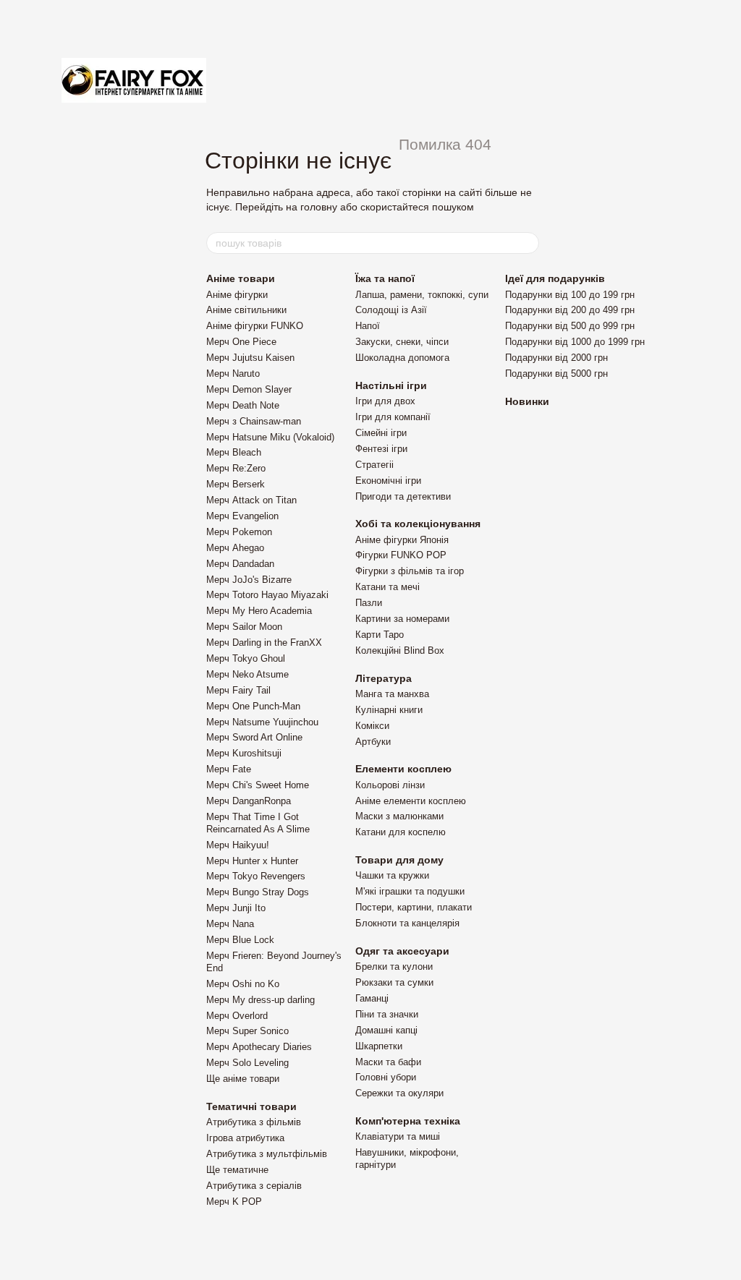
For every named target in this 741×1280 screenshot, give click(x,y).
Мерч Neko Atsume (247, 674)
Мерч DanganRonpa (248, 800)
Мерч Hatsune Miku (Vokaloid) (270, 437)
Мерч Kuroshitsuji (243, 753)
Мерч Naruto (233, 373)
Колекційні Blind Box (399, 650)
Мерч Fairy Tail (238, 690)
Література (383, 678)
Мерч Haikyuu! (237, 845)
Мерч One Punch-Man (253, 706)
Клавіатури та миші (397, 1136)
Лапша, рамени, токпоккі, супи (421, 294)
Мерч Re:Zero (236, 468)
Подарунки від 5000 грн (556, 373)
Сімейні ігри (381, 432)
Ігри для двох (385, 401)
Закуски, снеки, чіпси (402, 341)
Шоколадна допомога (402, 357)
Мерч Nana (230, 923)
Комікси (372, 725)
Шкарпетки (378, 1046)
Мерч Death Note (242, 405)
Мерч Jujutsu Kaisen (250, 357)
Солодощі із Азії (391, 309)
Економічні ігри (388, 480)
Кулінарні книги (389, 709)
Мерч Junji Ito (236, 908)
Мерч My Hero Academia (259, 610)
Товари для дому (399, 860)
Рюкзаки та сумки (394, 982)
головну (318, 207)
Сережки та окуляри (399, 1093)
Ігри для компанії (393, 416)
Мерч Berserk (235, 484)
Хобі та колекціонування (417, 523)
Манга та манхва (392, 693)
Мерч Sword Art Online (254, 737)
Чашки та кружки (392, 875)
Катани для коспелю (400, 832)
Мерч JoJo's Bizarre (249, 579)
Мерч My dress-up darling (260, 999)
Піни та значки (386, 1014)
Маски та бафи (388, 1062)
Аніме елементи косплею (410, 800)
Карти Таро (379, 634)
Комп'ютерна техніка (407, 1121)
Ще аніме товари (242, 1078)
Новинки (527, 401)
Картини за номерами (402, 618)
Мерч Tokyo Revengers (255, 876)
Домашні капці (386, 1030)
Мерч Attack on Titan (251, 500)
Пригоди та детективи (403, 496)
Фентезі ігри (381, 448)
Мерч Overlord (237, 1015)
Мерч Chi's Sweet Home (257, 785)
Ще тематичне (237, 1169)
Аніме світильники (246, 309)
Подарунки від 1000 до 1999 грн (575, 341)
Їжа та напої (385, 278)
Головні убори (385, 1077)
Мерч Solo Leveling (247, 1062)
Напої (367, 325)
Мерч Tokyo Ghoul (245, 658)
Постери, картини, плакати (413, 907)
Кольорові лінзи (390, 785)
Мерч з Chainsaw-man (253, 421)
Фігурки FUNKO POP (400, 555)
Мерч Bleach (233, 452)
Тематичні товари (251, 1106)
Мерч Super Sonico (247, 1030)
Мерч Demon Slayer (249, 389)
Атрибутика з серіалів (254, 1185)
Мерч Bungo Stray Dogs (257, 892)
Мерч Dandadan (240, 563)
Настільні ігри (391, 385)
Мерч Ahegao (235, 547)
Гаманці (372, 998)
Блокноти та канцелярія (407, 923)
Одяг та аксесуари (402, 951)
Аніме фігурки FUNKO (254, 325)
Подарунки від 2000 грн (556, 357)
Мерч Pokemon (239, 531)
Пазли (368, 602)
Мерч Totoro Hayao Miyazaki (267, 594)
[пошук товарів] (527, 243)
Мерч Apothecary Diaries (259, 1046)
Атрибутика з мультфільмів (266, 1153)
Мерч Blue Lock (240, 939)
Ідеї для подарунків (555, 278)
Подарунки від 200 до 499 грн (570, 309)
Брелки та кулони (394, 966)
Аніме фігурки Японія (402, 539)
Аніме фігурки (237, 294)
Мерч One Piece (241, 341)
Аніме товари (240, 278)
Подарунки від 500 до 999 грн (570, 325)
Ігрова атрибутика (245, 1137)
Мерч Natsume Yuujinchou (262, 722)
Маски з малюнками (399, 816)
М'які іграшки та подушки (410, 891)
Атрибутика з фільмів (253, 1122)
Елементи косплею (403, 769)
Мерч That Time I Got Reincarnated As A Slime (258, 823)
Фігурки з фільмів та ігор (409, 571)
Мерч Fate (228, 769)
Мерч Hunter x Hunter (252, 861)
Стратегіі (374, 464)
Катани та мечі (387, 586)
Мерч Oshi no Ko (242, 983)
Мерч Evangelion (242, 516)
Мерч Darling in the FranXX (264, 642)
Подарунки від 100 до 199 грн (570, 294)
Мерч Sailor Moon (244, 626)
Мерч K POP (234, 1201)
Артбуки (373, 741)
